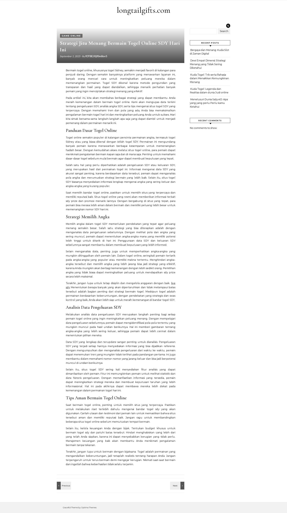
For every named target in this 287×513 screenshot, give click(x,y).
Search (224, 31)
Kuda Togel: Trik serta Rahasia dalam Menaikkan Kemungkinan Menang (209, 78)
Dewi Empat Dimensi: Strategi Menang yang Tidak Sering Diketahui (207, 64)
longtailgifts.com (143, 10)
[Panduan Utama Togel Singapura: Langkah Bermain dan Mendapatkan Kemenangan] (63, 486)
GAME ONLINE (71, 35)
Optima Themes (88, 507)
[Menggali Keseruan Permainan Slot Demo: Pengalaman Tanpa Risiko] (177, 486)
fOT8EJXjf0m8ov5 (96, 56)
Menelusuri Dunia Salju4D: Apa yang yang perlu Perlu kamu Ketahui (209, 103)
